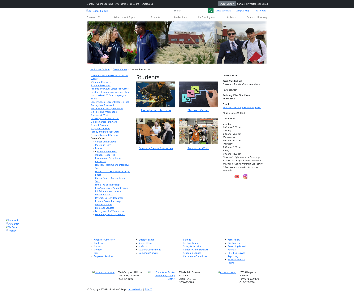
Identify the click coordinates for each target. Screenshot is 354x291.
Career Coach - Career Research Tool (110, 101)
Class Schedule (223, 10)
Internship (164, 110)
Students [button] (156, 17)
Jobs (96, 252)
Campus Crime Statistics (195, 249)
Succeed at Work (99, 115)
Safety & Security (192, 246)
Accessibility (234, 239)
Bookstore (99, 243)
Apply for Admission (104, 239)
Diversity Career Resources (105, 118)
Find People (260, 10)
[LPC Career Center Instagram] (245, 176)
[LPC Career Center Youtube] (237, 176)
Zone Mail (262, 3)
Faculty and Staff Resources (105, 131)
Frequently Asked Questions (105, 135)
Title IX (148, 289)
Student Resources (102, 82)
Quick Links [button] (226, 3)
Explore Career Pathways (104, 121)
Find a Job (147, 110)
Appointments (115, 108)
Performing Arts (206, 17)
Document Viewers (148, 252)
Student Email (146, 243)
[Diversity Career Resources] (155, 131)
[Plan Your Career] (198, 94)
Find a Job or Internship (103, 105)
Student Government (150, 249)
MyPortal (251, 3)
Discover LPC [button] (94, 17)
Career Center (120, 69)
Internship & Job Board (127, 3)
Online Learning (104, 3)
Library (90, 3)
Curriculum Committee (195, 256)
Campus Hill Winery (257, 17)
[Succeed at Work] (198, 131)
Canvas (241, 3)
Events (94, 78)
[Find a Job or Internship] (155, 94)
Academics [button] (179, 17)
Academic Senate (192, 252)
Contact (98, 249)
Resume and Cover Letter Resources (110, 88)
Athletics (231, 17)
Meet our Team (120, 75)
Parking (187, 239)
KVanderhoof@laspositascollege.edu (242, 107)
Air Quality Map (191, 243)
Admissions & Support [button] (126, 17)
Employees (147, 3)
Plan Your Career (99, 108)
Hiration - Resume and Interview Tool (110, 92)
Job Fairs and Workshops (104, 111)
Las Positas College (100, 69)
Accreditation (135, 289)
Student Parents (99, 125)
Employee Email (147, 239)
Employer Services (100, 128)
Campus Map (242, 10)
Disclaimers (234, 243)
